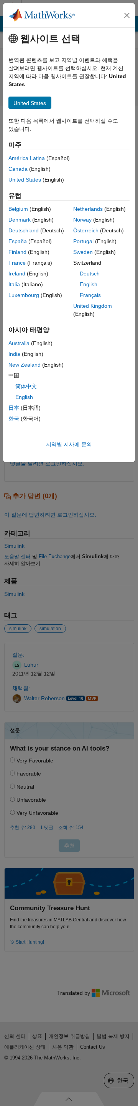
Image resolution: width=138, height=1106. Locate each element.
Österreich (86, 230)
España (17, 241)
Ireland (16, 273)
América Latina (26, 158)
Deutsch (90, 273)
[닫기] (127, 15)
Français (90, 295)
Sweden (83, 252)
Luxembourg (23, 295)
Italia (14, 284)
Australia (19, 343)
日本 (13, 408)
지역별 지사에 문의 (69, 444)
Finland (17, 252)
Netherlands (88, 209)
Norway (82, 220)
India (14, 354)
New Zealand (24, 365)
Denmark (19, 220)
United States (24, 180)
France (17, 263)
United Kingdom (92, 306)
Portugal (83, 241)
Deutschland (23, 230)
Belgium (18, 209)
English (88, 284)
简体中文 (26, 386)
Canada (18, 169)
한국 (13, 418)
